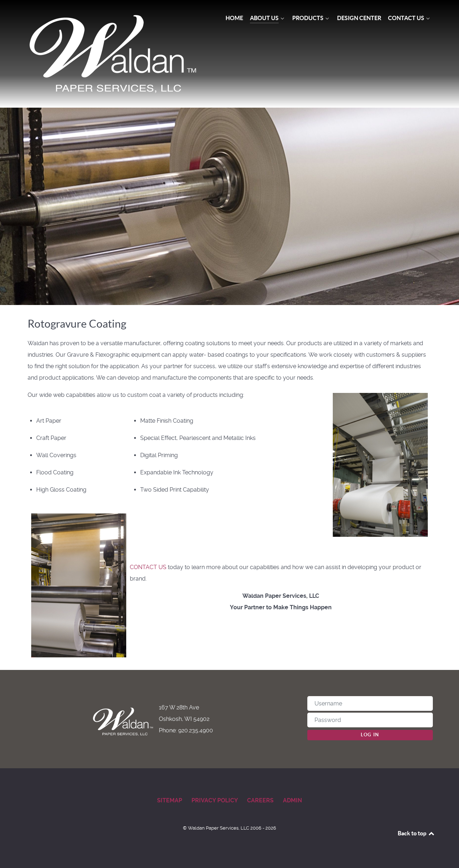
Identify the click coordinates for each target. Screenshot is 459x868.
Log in (370, 734)
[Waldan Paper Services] (114, 54)
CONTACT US (148, 567)
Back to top (412, 833)
